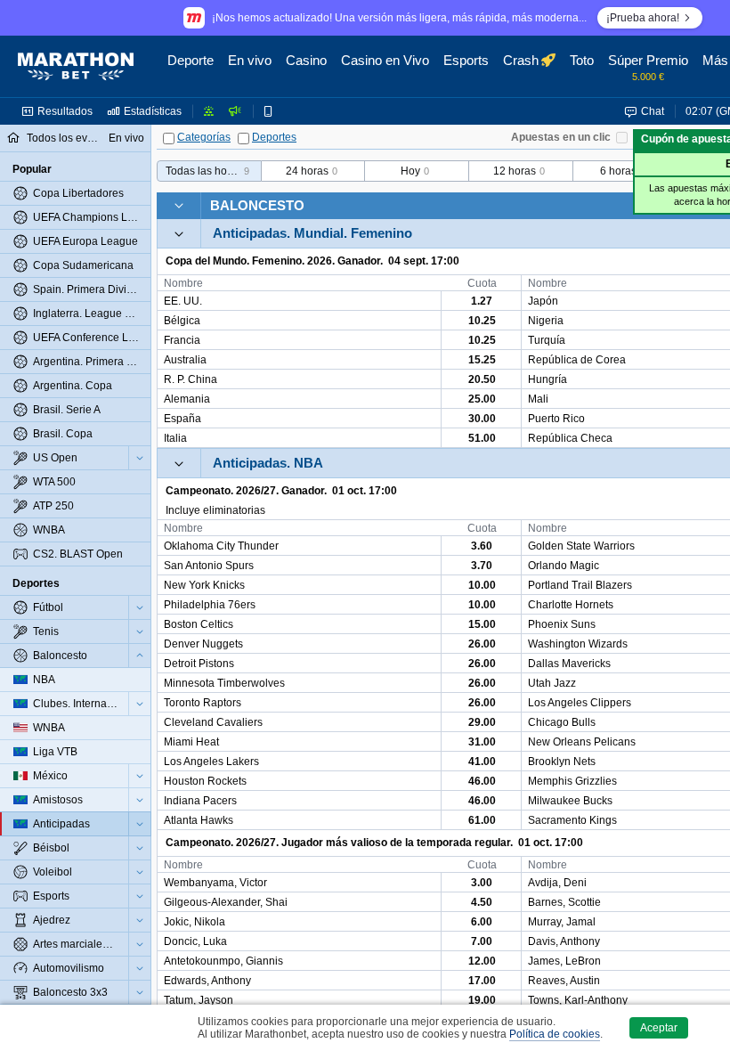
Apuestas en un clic (561, 137)
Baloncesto (257, 205)
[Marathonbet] (76, 67)
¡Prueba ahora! (642, 18)
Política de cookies (554, 1034)
